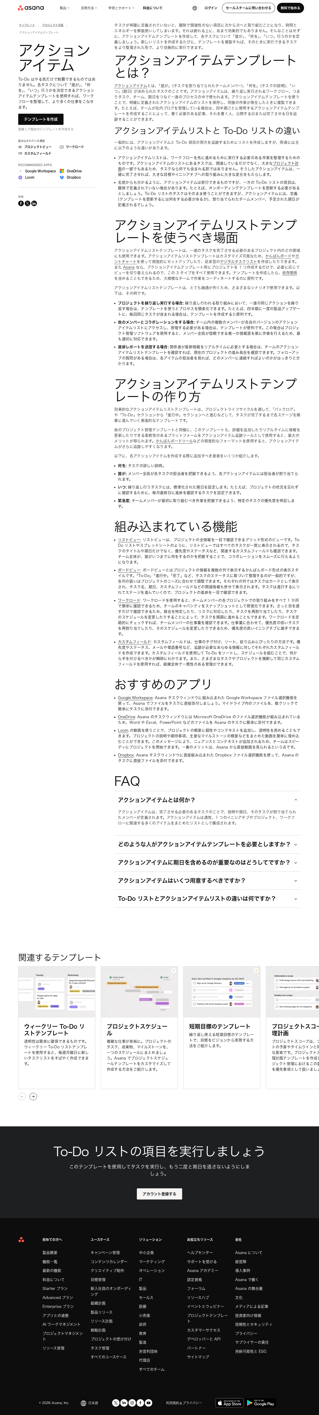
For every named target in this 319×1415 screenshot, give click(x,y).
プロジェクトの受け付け (111, 1339)
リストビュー (129, 540)
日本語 (93, 1403)
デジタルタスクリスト (238, 261)
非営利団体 (148, 1351)
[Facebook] (140, 1403)
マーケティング (152, 1262)
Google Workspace (135, 698)
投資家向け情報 (248, 1315)
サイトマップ (198, 1357)
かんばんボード (278, 256)
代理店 (144, 1360)
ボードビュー (129, 570)
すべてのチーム (152, 1369)
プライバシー (246, 1333)
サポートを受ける (202, 1262)
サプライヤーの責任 (252, 1342)
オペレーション (152, 1270)
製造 (142, 1342)
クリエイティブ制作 (107, 1270)
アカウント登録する (159, 1194)
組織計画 (98, 1303)
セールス (146, 1297)
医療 (142, 1306)
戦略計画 (98, 1330)
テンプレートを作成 (41, 119)
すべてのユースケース (109, 1357)
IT (140, 1280)
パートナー (196, 1348)
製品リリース (102, 1312)
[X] (116, 1403)
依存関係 (289, 273)
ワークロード (129, 600)
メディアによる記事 (251, 1306)
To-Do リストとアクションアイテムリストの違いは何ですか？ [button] (197, 898)
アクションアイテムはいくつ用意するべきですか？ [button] (182, 880)
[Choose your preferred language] (195, 8)
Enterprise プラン (58, 1306)
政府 (142, 1324)
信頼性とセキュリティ (254, 1324)
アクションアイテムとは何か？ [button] (157, 800)
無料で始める (290, 8)
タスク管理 (100, 1348)
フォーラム (196, 1288)
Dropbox (126, 755)
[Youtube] (148, 1403)
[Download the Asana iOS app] (230, 1403)
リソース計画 (102, 1321)
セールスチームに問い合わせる (248, 8)
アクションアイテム (130, 86)
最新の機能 (52, 1270)
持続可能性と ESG (250, 1351)
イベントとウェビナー (205, 1306)
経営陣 (240, 1262)
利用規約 (172, 1403)
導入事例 (242, 1270)
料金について (153, 8)
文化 (239, 1297)
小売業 (144, 1315)
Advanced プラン (58, 1297)
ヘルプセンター (200, 1252)
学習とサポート (119, 8)
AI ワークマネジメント (62, 1324)
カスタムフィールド (134, 642)
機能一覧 (50, 1262)
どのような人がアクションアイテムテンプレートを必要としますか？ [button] (204, 844)
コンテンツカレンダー (109, 1262)
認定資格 (194, 1280)
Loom (123, 730)
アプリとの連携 (56, 1315)
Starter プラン (55, 1288)
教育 (142, 1333)
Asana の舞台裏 (249, 1288)
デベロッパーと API (203, 1339)
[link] (27, 26)
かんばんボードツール (174, 441)
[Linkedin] (124, 1403)
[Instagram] (132, 1403)
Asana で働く (247, 1280)
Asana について (248, 1252)
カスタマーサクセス (203, 1330)
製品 (63, 8)
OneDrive (126, 717)
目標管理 (98, 1280)
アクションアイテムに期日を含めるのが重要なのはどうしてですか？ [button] (204, 862)
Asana (129, 267)
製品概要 (50, 1252)
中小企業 (146, 1252)
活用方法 (87, 8)
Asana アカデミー (202, 1270)
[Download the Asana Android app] (260, 1403)
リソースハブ (198, 1297)
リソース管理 (53, 1348)
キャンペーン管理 (105, 1252)
